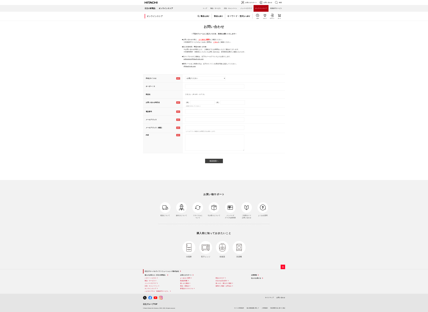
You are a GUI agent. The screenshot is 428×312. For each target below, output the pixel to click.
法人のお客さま (256, 278)
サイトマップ (269, 297)
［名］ (217, 102)
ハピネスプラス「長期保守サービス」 (157, 291)
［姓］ (187, 102)
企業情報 (254, 275)
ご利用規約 (265, 308)
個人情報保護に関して (253, 308)
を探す (205, 16)
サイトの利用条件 (239, 308)
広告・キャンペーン (151, 286)
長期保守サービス (276, 8)
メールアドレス (151, 119)
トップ (205, 8)
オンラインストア (150, 288)
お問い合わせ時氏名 (153, 102)
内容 (147, 135)
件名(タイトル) (151, 78)
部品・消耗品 (184, 286)
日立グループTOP (150, 304)
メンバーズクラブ (246, 8)
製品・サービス (150, 281)
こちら (215, 42)
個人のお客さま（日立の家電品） (155, 275)
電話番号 (149, 111)
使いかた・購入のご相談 (223, 283)
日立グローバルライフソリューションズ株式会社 (162, 271)
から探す (238, 16)
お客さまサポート (186, 275)
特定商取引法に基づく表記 (277, 308)
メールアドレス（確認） (154, 127)
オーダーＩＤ (150, 86)
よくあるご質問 (204, 39)
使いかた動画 (184, 283)
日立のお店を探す (221, 281)
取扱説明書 (183, 281)
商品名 (148, 94)
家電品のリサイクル (186, 288)
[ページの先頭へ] (283, 267)
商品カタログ (220, 278)
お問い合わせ (280, 297)
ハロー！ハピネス (150, 278)
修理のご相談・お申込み (223, 286)
